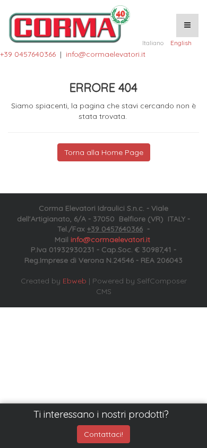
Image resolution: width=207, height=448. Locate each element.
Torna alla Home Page (103, 152)
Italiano (152, 43)
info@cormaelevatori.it (105, 54)
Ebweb (75, 281)
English (181, 43)
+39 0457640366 (28, 54)
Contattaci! (103, 434)
